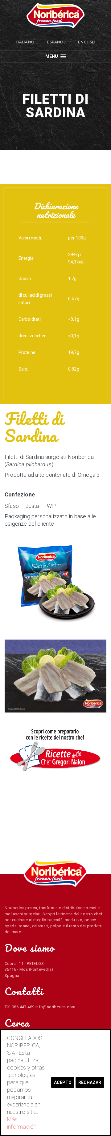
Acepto (63, 1082)
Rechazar (89, 1082)
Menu (52, 56)
